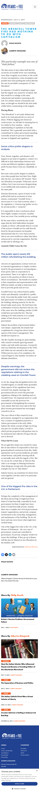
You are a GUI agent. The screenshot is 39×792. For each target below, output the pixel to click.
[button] (19, 789)
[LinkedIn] (10, 554)
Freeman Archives (25, 755)
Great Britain (29, 23)
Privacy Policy (4, 757)
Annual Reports (5, 753)
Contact (3, 748)
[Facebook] (2, 554)
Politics (5, 23)
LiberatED (3, 766)
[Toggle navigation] (35, 7)
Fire (20, 23)
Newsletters (23, 748)
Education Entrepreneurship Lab (8, 764)
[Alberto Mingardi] (4, 51)
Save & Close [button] (19, 783)
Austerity (13, 23)
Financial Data (4, 755)
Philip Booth (15, 43)
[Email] (13, 554)
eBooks (22, 753)
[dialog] (19, 780)
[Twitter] (6, 554)
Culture (6, 693)
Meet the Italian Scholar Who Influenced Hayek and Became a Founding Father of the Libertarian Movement (18, 667)
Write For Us (24, 750)
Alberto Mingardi (17, 51)
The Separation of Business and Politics (17, 683)
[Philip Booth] (4, 43)
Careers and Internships (6, 750)
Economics (6, 661)
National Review (31, 546)
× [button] (37, 770)
